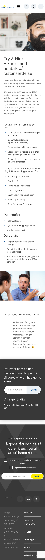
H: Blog (27, 532)
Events (27, 547)
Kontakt (28, 512)
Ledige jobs (30, 539)
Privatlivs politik (32, 555)
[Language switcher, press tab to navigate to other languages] (41, 6)
